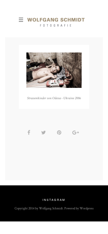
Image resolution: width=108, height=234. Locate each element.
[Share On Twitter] (44, 132)
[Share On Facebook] (30, 132)
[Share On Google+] (76, 132)
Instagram (53, 200)
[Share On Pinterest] (60, 132)
